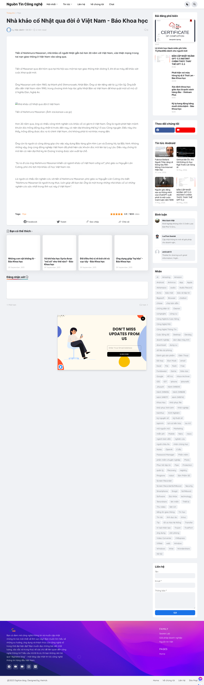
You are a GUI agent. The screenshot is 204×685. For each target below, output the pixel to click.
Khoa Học (161, 402)
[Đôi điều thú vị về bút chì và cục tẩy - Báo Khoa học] (95, 246)
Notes (159, 449)
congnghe (161, 313)
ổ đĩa (178, 449)
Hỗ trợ (170, 376)
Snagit (174, 491)
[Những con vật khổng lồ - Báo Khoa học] (23, 246)
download (161, 345)
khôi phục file (175, 402)
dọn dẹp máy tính (181, 340)
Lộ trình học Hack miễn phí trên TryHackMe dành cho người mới (171, 49)
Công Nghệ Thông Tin (167, 329)
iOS (158, 381)
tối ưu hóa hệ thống (172, 522)
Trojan (178, 527)
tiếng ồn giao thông (166, 512)
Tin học (182, 512)
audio (172, 287)
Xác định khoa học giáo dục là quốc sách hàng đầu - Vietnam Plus (183, 90)
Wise (171, 548)
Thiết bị (186, 501)
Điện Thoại (183, 355)
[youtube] (185, 130)
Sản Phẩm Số (184, 475)
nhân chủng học (181, 444)
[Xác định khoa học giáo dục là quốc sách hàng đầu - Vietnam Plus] (162, 89)
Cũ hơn (142, 304)
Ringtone (161, 475)
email (182, 360)
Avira (159, 293)
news (189, 434)
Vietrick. (44, 680)
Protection (187, 465)
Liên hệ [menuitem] (81, 4)
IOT (165, 381)
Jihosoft (160, 387)
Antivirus (171, 282)
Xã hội (159, 554)
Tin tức (160, 517)
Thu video (161, 507)
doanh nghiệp (163, 340)
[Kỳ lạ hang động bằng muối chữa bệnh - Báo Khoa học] (162, 106)
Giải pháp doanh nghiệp (170, 637)
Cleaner (176, 308)
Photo (187, 460)
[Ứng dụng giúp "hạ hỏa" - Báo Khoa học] (131, 246)
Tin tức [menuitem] (66, 4)
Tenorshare (162, 501)
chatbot (183, 298)
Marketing (178, 428)
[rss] (35, 666)
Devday (188, 334)
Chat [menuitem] (111, 4)
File (166, 366)
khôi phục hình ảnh (165, 407)
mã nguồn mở (163, 428)
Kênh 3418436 (163, 392)
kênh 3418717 (162, 397)
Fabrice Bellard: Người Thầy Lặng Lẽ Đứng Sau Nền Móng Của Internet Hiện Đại (164, 164)
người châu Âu (163, 444)
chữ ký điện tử (163, 308)
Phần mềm (183, 454)
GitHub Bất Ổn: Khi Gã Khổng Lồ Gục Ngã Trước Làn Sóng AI (186, 163)
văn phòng (174, 533)
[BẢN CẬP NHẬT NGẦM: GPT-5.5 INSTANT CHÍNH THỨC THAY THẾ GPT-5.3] (162, 59)
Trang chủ (11, 13)
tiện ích (173, 507)
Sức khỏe (173, 496)
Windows (161, 548)
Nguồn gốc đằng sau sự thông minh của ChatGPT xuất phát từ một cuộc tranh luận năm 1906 (164, 195)
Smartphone (162, 491)
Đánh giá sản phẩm (166, 355)
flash (174, 366)
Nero (180, 434)
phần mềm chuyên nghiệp (168, 460)
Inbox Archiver (183, 376)
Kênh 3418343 (174, 387)
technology (186, 496)
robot (171, 475)
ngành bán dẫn (164, 439)
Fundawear (162, 371)
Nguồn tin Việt (166, 641)
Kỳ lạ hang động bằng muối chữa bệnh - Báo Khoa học (183, 106)
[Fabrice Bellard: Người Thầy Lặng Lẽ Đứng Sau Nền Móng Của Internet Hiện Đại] (164, 152)
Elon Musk (171, 360)
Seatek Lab (164, 633)
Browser (171, 298)
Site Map (193, 680)
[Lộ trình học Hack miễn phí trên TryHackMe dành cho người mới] (175, 31)
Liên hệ (181, 680)
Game (173, 371)
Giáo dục (184, 371)
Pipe (19, 13)
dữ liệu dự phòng (164, 350)
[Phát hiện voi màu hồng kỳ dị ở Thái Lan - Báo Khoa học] (162, 75)
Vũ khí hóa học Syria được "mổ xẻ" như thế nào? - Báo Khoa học (58, 261)
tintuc (183, 517)
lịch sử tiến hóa (174, 423)
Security (189, 486)
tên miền (175, 501)
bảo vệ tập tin (183, 293)
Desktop (177, 334)
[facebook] (165, 130)
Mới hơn (12, 304)
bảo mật (169, 293)
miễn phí (160, 434)
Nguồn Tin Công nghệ (25, 4)
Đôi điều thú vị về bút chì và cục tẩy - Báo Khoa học (95, 260)
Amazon (178, 277)
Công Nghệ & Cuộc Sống (168, 319)
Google (160, 376)
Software (161, 496)
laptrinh (160, 423)
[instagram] (28, 666)
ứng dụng (161, 533)
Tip (158, 522)
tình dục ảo (172, 517)
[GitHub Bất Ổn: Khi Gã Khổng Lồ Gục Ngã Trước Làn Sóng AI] (186, 152)
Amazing (166, 277)
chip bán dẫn (172, 303)
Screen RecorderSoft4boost (169, 486)
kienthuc (160, 413)
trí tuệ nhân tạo (164, 527)
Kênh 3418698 (179, 392)
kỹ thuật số (178, 418)
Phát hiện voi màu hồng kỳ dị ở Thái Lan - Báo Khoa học (183, 75)
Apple (189, 282)
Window (178, 543)
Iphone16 (185, 381)
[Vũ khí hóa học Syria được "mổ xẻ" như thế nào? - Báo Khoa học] (59, 246)
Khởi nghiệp (183, 407)
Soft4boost (186, 491)
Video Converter (164, 538)
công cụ (173, 313)
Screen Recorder (164, 480)
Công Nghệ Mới (164, 324)
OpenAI (169, 449)
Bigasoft (160, 298)
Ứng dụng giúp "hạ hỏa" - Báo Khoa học (129, 260)
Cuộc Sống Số (163, 334)
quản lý (160, 470)
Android (160, 282)
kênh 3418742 (178, 397)
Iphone (174, 381)
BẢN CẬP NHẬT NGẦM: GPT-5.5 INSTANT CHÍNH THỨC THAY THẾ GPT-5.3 (183, 60)
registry (183, 470)
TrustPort (189, 527)
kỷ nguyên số (163, 418)
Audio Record (186, 287)
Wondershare (183, 548)
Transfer (189, 522)
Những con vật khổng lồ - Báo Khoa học (21, 260)
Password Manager (165, 454)
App (181, 282)
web (168, 543)
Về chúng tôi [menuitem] (97, 4)
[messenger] (200, 678)
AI (157, 277)
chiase (159, 303)
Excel (159, 366)
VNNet (159, 543)
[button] (187, 4)
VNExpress (180, 538)
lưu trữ (188, 423)
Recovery (171, 470)
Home (162, 653)
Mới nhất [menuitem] (51, 4)
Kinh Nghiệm (174, 413)
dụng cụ (173, 345)
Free (182, 366)
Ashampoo (161, 287)
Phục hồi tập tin (164, 465)
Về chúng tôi (169, 680)
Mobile (171, 434)
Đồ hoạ (160, 360)
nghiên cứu (180, 439)
